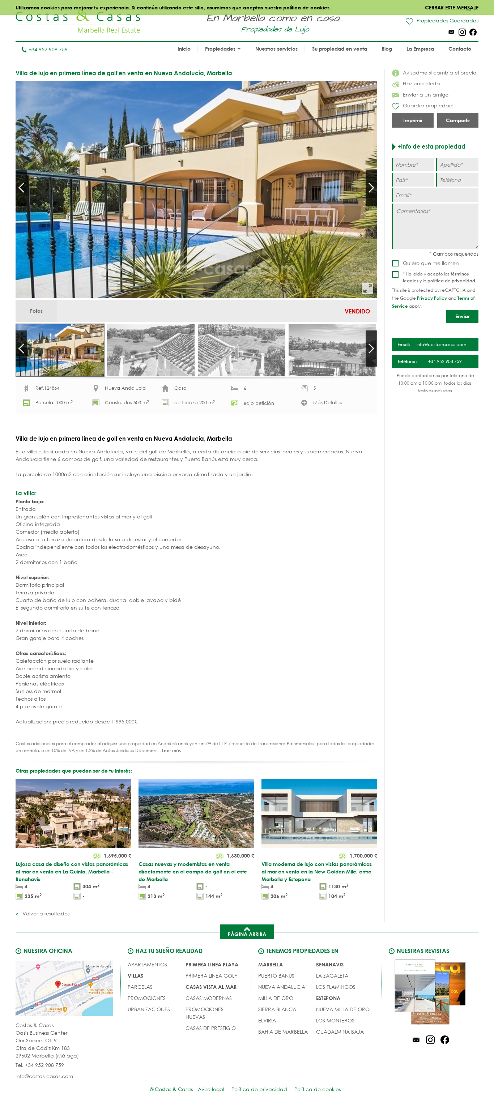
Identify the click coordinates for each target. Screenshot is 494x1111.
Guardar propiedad (428, 105)
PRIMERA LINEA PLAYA (212, 964)
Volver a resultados (45, 913)
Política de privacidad (259, 1089)
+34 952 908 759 (48, 49)
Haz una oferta (421, 83)
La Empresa (420, 49)
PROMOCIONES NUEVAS (204, 1013)
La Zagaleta (332, 975)
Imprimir (412, 120)
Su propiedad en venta (339, 49)
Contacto (459, 49)
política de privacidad (451, 280)
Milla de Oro (275, 998)
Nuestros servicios (276, 49)
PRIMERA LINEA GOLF (211, 975)
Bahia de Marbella (283, 1031)
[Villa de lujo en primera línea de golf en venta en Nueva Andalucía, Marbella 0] (196, 189)
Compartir (458, 120)
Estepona (328, 998)
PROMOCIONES (147, 998)
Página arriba (247, 934)
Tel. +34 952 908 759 (40, 1064)
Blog (387, 49)
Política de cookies (317, 1089)
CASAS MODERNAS (209, 998)
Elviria (267, 1020)
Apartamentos (147, 964)
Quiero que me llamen (431, 263)
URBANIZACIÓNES (149, 1009)
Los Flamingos (335, 986)
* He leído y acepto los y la (439, 277)
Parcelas (140, 986)
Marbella (270, 964)
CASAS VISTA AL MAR (211, 987)
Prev (21, 188)
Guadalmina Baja (340, 1031)
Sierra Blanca (277, 1009)
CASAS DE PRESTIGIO (211, 1028)
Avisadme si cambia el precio (439, 72)
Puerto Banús (276, 975)
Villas (135, 976)
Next (371, 188)
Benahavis (330, 964)
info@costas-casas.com (44, 1076)
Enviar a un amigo (425, 94)
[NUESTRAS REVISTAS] (430, 993)
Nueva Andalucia (281, 986)
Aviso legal (211, 1089)
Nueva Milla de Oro (343, 1009)
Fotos (36, 311)
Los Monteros (335, 1020)
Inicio (184, 49)
